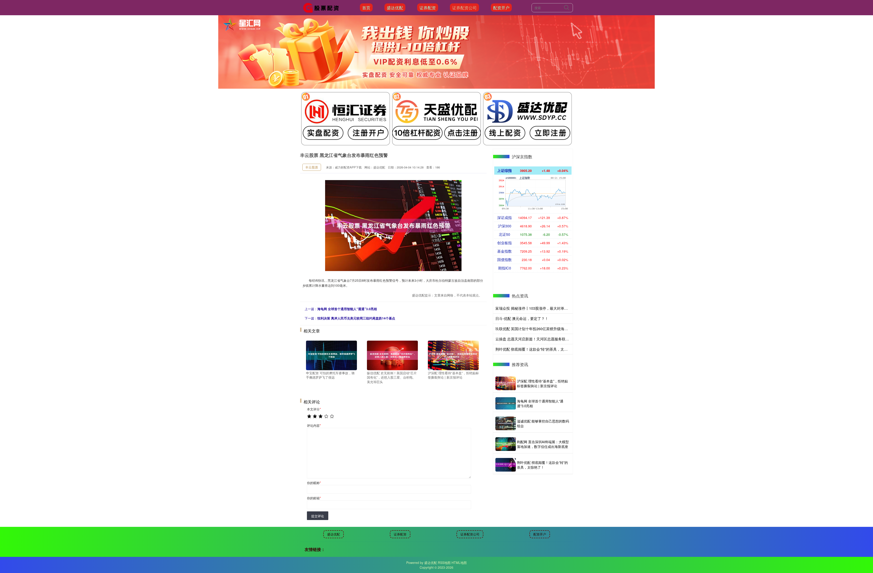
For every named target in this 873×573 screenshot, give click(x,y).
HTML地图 (459, 562)
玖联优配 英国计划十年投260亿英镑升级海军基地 (535, 328)
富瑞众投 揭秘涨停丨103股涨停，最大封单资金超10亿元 (541, 308)
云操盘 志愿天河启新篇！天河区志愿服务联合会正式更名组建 (545, 339)
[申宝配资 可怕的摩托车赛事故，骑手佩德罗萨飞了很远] (331, 354)
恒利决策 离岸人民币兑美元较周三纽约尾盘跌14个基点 (356, 318)
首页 (366, 7)
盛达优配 (395, 7)
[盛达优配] (322, 7)
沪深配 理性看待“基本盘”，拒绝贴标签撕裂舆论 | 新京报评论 (542, 383)
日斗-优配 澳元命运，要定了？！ (521, 318)
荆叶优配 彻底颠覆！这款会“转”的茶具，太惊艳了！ (537, 349)
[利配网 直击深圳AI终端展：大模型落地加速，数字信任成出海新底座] (505, 444)
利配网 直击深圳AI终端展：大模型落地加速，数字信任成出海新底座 (543, 444)
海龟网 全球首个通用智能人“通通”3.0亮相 (347, 309)
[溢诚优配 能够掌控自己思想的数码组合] (505, 423)
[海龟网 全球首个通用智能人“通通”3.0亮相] (505, 403)
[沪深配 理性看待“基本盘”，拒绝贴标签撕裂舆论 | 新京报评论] (453, 354)
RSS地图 (444, 562)
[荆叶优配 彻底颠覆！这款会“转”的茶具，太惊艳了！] (505, 465)
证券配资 (427, 7)
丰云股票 (311, 167)
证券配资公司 (464, 7)
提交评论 (317, 516)
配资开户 (501, 7)
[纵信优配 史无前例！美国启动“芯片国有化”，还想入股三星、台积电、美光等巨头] (392, 354)
